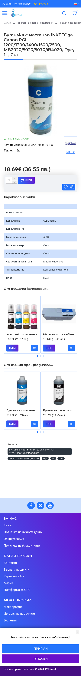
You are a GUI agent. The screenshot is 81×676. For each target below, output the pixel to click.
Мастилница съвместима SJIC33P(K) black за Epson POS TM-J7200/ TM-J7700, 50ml (59, 334)
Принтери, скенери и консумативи (35, 23)
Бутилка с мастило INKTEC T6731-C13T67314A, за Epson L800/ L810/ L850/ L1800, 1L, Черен (59, 410)
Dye (45, 458)
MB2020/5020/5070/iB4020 (24, 458)
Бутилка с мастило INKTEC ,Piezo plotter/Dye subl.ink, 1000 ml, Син (22, 410)
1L (53, 458)
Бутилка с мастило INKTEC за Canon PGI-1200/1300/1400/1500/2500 (32, 451)
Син (61, 458)
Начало (7, 23)
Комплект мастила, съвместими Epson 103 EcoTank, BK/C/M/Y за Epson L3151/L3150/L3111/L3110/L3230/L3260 (22, 334)
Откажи (41, 659)
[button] (37, 356)
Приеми (41, 649)
